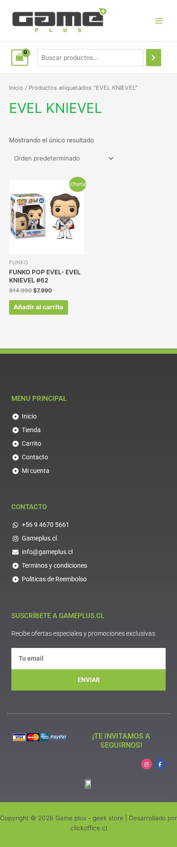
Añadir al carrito (38, 307)
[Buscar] (154, 58)
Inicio (16, 87)
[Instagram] (146, 764)
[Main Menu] (159, 20)
